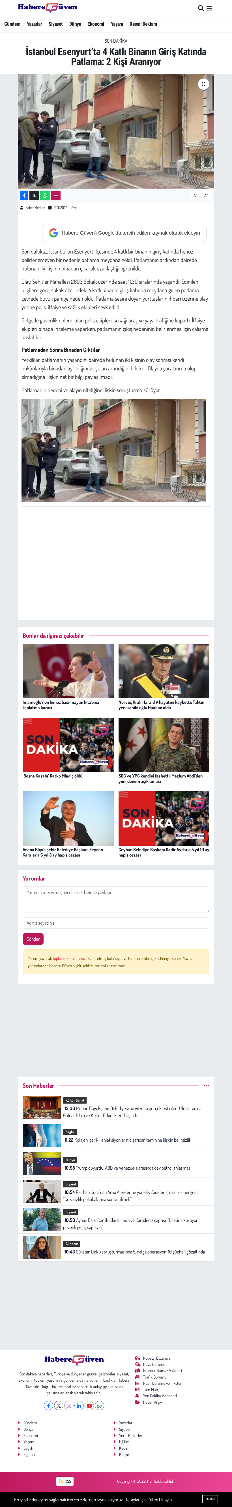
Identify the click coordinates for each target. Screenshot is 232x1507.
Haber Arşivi (153, 1402)
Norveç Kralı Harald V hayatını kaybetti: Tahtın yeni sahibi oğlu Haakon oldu (161, 704)
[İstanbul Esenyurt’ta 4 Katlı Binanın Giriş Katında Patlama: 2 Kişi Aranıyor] (116, 131)
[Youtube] (89, 1405)
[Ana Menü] (209, 8)
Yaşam (117, 24)
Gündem (12, 24)
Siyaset (56, 24)
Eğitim (124, 1441)
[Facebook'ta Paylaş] (24, 195)
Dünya (75, 24)
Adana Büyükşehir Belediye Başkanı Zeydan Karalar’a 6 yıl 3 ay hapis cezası (63, 852)
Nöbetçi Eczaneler (157, 1358)
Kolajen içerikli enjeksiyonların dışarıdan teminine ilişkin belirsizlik (128, 1140)
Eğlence (29, 1454)
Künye (124, 1454)
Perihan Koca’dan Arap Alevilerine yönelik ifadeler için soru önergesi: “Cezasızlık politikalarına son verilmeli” (130, 1195)
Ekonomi (95, 24)
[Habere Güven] (47, 8)
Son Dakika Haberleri (160, 1395)
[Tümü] (206, 1085)
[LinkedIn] (79, 1405)
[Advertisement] (124, 566)
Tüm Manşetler (155, 1389)
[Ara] (201, 8)
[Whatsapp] (99, 1405)
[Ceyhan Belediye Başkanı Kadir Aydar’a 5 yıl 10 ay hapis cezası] (164, 818)
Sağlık (70, 1132)
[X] (58, 1405)
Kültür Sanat (75, 1100)
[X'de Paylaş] (34, 195)
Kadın (123, 1448)
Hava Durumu (154, 1364)
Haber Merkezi (35, 207)
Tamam (210, 1499)
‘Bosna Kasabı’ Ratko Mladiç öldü (52, 776)
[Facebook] (48, 1405)
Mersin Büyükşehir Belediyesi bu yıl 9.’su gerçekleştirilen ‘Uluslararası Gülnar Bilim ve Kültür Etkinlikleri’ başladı (131, 1112)
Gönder (33, 939)
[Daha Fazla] (56, 195)
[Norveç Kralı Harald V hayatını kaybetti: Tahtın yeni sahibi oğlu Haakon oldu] (164, 670)
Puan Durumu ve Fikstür (162, 1383)
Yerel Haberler (130, 1435)
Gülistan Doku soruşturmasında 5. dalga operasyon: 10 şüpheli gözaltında (135, 1252)
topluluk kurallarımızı (70, 958)
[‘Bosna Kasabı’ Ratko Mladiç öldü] (68, 744)
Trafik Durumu (154, 1377)
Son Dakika (116, 41)
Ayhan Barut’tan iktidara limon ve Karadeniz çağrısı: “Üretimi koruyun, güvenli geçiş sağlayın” (131, 1223)
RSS (67, 1481)
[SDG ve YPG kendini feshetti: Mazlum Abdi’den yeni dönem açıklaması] (164, 744)
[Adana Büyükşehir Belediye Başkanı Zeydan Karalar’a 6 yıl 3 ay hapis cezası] (68, 818)
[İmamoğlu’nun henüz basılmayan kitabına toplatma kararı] (68, 670)
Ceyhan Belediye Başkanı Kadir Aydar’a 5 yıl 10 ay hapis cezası (164, 852)
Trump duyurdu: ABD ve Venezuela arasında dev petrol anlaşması (128, 1168)
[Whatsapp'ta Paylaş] (45, 195)
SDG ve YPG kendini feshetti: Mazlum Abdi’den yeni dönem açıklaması (161, 778)
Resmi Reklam (143, 24)
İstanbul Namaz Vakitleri (162, 1370)
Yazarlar (34, 24)
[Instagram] (69, 1405)
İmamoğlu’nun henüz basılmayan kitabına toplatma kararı (61, 704)
